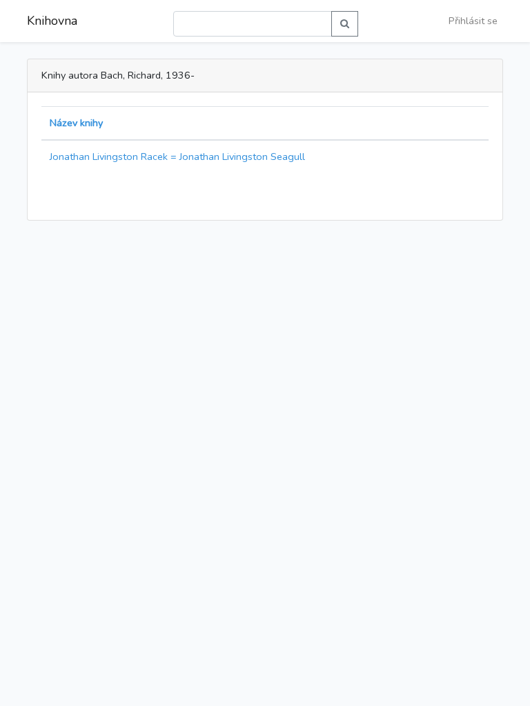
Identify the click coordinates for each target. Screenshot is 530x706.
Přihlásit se (473, 21)
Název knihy (76, 123)
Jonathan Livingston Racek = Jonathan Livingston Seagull (177, 156)
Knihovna (52, 20)
